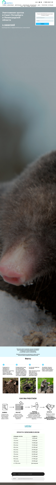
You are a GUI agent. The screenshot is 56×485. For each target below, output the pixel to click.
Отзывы (28, 6)
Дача (39, 5)
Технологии (44, 5)
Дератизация (18, 5)
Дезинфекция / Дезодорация (30, 5)
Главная (4, 5)
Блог (22, 6)
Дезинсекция (10, 5)
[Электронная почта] (36, 2)
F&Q (25, 6)
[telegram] (37, 2)
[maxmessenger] (41, 2)
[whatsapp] (39, 2)
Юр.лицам (50, 5)
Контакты (33, 6)
